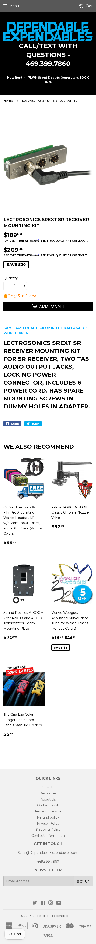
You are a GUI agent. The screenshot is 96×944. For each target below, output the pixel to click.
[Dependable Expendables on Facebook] (42, 903)
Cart (89, 6)
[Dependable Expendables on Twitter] (34, 903)
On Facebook (48, 805)
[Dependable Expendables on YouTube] (58, 903)
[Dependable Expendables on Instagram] (50, 903)
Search (48, 787)
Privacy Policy (48, 823)
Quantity (10, 278)
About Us (48, 799)
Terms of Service (48, 811)
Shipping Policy (48, 829)
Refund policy (48, 817)
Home (8, 100)
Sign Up (83, 881)
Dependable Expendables (52, 916)
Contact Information (48, 835)
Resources (48, 793)
